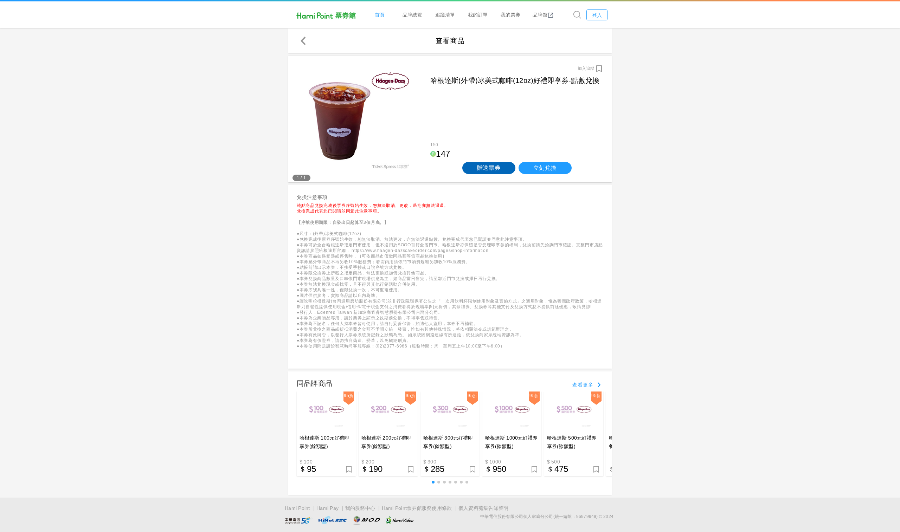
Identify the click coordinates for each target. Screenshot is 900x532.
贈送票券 (489, 168)
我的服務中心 (360, 508)
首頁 (380, 14)
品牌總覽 (412, 14)
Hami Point (297, 508)
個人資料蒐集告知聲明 (483, 508)
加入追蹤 (586, 68)
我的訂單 (478, 14)
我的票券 (510, 14)
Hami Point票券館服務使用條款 (417, 508)
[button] (433, 482)
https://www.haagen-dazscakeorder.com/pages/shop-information (419, 250)
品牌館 (540, 14)
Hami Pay (327, 508)
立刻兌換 (545, 168)
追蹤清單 (445, 14)
